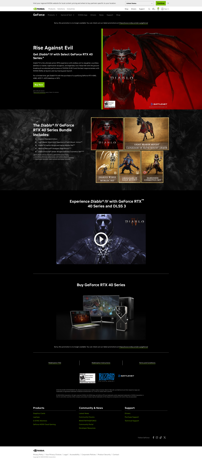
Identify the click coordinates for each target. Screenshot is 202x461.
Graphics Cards (39, 413)
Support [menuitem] (142, 9)
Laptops (36, 417)
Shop (118, 15)
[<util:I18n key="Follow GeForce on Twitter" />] (164, 437)
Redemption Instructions (101, 363)
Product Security (104, 454)
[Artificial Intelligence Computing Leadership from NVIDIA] (39, 9)
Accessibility (75, 454)
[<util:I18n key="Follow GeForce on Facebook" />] (153, 437)
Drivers (93, 15)
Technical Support (132, 421)
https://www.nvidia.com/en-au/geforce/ (133, 23)
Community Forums (86, 417)
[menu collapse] (77, 9)
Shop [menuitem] (126, 9)
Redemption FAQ (55, 363)
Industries (71, 9)
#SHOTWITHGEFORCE (87, 421)
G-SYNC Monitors (40, 421)
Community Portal (86, 424)
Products (51, 9)
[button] (153, 10)
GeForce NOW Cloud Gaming (44, 424)
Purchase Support (132, 417)
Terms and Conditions (147, 363)
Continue (160, 3)
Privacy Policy (38, 454)
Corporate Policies (89, 454)
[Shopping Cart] (158, 9)
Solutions (61, 9)
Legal (65, 454)
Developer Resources (87, 428)
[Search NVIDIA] (149, 8)
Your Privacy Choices (53, 454)
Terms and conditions (39, 92)
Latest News (84, 413)
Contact (116, 454)
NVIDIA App (82, 15)
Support (110, 15)
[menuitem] (51, 9)
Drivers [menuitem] (133, 9)
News (101, 15)
